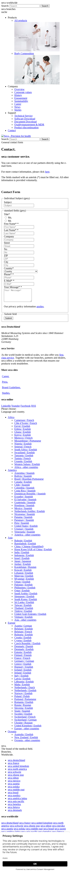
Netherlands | (24, 687)
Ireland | (22, 672)
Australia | (23, 734)
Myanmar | (24, 578)
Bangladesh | (25, 543)
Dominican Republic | (30, 493)
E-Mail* (9, 280)
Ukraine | (23, 722)
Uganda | (23, 461)
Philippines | (24, 587)
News (17, 107)
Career (17, 104)
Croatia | (22, 637)
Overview (19, 89)
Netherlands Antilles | (29, 511)
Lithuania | (24, 681)
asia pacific (16, 801)
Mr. (9, 220)
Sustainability (21, 101)
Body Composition (24, 53)
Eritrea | (22, 429)
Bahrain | (23, 540)
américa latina (17, 798)
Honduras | (24, 505)
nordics (14, 795)
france (13, 763)
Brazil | (29, 479)
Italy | (21, 675)
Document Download (25, 121)
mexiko (58, 825)
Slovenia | (23, 708)
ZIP (6, 255)
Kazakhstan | (25, 567)
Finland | (23, 655)
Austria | (23, 625)
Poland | (22, 696)
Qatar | (22, 590)
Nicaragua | (24, 514)
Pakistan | (23, 584)
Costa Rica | (24, 490)
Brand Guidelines (11, 387)
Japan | (22, 561)
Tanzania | (23, 455)
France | (22, 658)
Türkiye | (23, 611)
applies (40, 306)
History (18, 95)
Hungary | (23, 666)
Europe (11, 622)
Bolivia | (23, 476)
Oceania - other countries (27, 740)
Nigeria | (23, 443)
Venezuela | (24, 531)
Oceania (12, 731)
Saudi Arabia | (25, 593)
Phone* (9, 274)
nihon (13, 777)
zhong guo (16, 774)
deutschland (16, 760)
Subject (8, 202)
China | (28, 546)
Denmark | (23, 646)
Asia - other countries (25, 619)
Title (7, 214)
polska (14, 786)
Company (9, 236)
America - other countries (27, 534)
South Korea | (25, 599)
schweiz (14, 772)
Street (7, 242)
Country (9, 268)
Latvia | (22, 678)
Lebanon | (23, 573)
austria (14, 783)
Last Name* (11, 230)
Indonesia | (24, 555)
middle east (16, 789)
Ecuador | (23, 496)
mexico (14, 780)
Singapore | (24, 596)
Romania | (23, 702)
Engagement (20, 98)
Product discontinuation (26, 127)
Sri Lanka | (24, 602)
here (47, 171)
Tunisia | (22, 458)
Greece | (22, 664)
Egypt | (22, 426)
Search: (5, 5)
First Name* (11, 223)
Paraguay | (24, 520)
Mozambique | (27, 440)
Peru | (21, 523)
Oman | (22, 581)
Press (5, 381)
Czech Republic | (27, 643)
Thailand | (23, 608)
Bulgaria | (23, 634)
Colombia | (24, 487)
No (5, 249)
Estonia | (23, 652)
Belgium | (23, 628)
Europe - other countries (26, 728)
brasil (13, 792)
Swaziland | (24, 452)
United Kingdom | (27, 725)
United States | (26, 526)
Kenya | (22, 434)
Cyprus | (22, 640)
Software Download (24, 118)
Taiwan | (23, 605)
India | (21, 552)
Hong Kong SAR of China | (33, 549)
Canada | (23, 481)
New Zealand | (26, 737)
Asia (10, 537)
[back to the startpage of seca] (16, 136)
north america (17, 769)
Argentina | (24, 473)
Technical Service (23, 115)
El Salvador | (25, 499)
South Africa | (25, 449)
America (12, 470)
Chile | (22, 484)
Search (45, 6)
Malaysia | (23, 575)
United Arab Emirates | (30, 614)
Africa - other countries (26, 467)
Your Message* (13, 287)
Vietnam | (23, 617)
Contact (12, 130)
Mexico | (23, 508)
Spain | (22, 711)
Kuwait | (23, 570)
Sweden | (23, 713)
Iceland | (22, 669)
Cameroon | (24, 420)
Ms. (9, 217)
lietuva (14, 807)
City (6, 262)
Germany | (24, 661)
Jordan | (22, 564)
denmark (15, 810)
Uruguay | (23, 528)
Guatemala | (24, 502)
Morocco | (23, 437)
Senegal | (22, 446)
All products (20, 20)
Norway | (23, 693)
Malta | (22, 684)
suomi (60, 828)
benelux (14, 804)
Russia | (22, 705)
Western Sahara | (27, 464)
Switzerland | (24, 716)
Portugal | (25, 699)
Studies (6, 393)
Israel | (21, 558)
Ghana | (22, 432)
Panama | (23, 517)
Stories (17, 109)
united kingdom (18, 766)
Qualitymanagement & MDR (29, 124)
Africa (11, 417)
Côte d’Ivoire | (25, 423)
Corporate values (23, 92)
